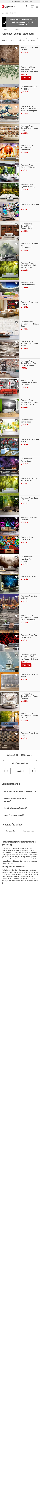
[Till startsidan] (8, 6)
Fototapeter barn (10, 831)
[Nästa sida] (33, 771)
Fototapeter (15, 29)
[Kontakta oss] (27, 6)
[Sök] (3, 13)
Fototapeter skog (29, 831)
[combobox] (20, 771)
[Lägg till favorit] (16, 48)
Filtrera (22, 40)
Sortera (33, 40)
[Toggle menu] (36, 6)
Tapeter (6, 29)
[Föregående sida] (7, 771)
